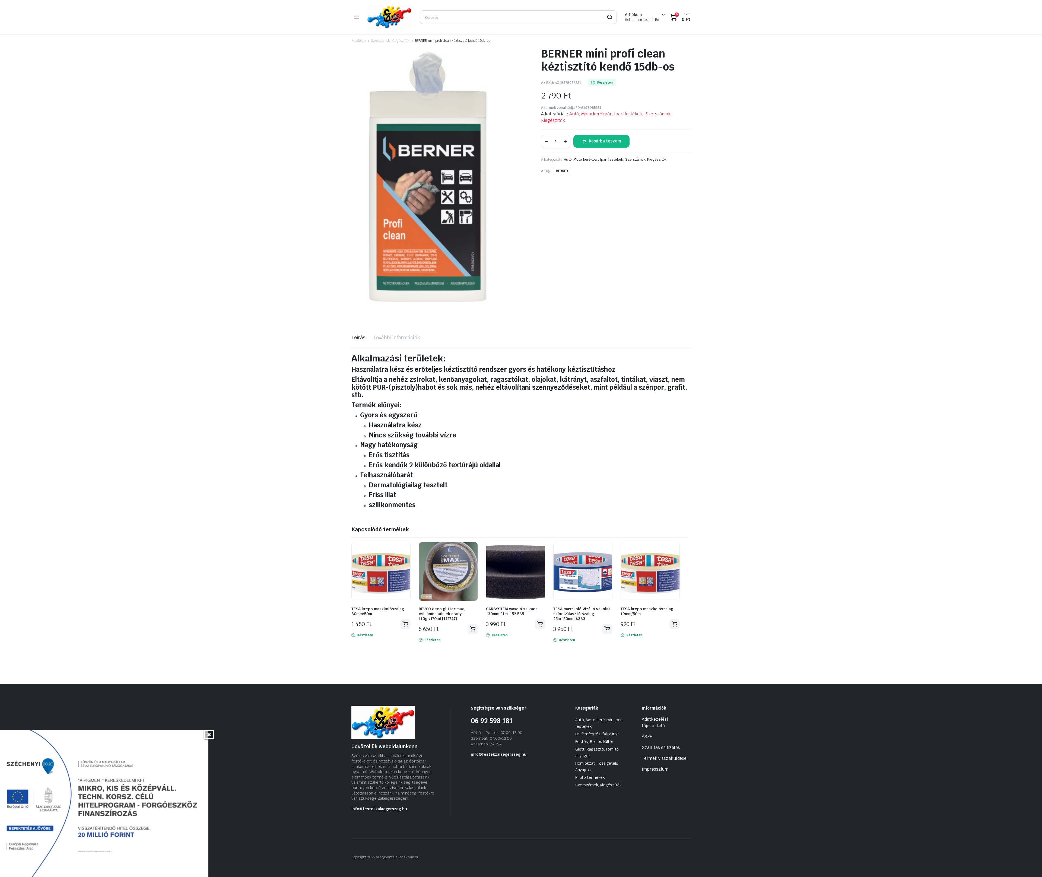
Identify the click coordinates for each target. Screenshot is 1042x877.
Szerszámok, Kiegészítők (390, 41)
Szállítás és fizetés (661, 747)
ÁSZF (647, 736)
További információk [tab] (396, 337)
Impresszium (655, 769)
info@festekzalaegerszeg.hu (379, 808)
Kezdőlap (358, 41)
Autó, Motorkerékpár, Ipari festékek (605, 114)
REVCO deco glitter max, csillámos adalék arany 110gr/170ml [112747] (442, 613)
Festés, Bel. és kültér (594, 741)
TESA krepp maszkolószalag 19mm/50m (647, 611)
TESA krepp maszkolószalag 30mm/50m (377, 611)
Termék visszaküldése (664, 758)
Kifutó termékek (590, 777)
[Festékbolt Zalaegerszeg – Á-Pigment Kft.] (389, 17)
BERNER (562, 171)
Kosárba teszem (605, 141)
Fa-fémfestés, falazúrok (597, 734)
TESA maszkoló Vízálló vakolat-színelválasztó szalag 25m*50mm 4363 (582, 613)
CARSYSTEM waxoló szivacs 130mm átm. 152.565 (512, 611)
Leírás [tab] (358, 337)
